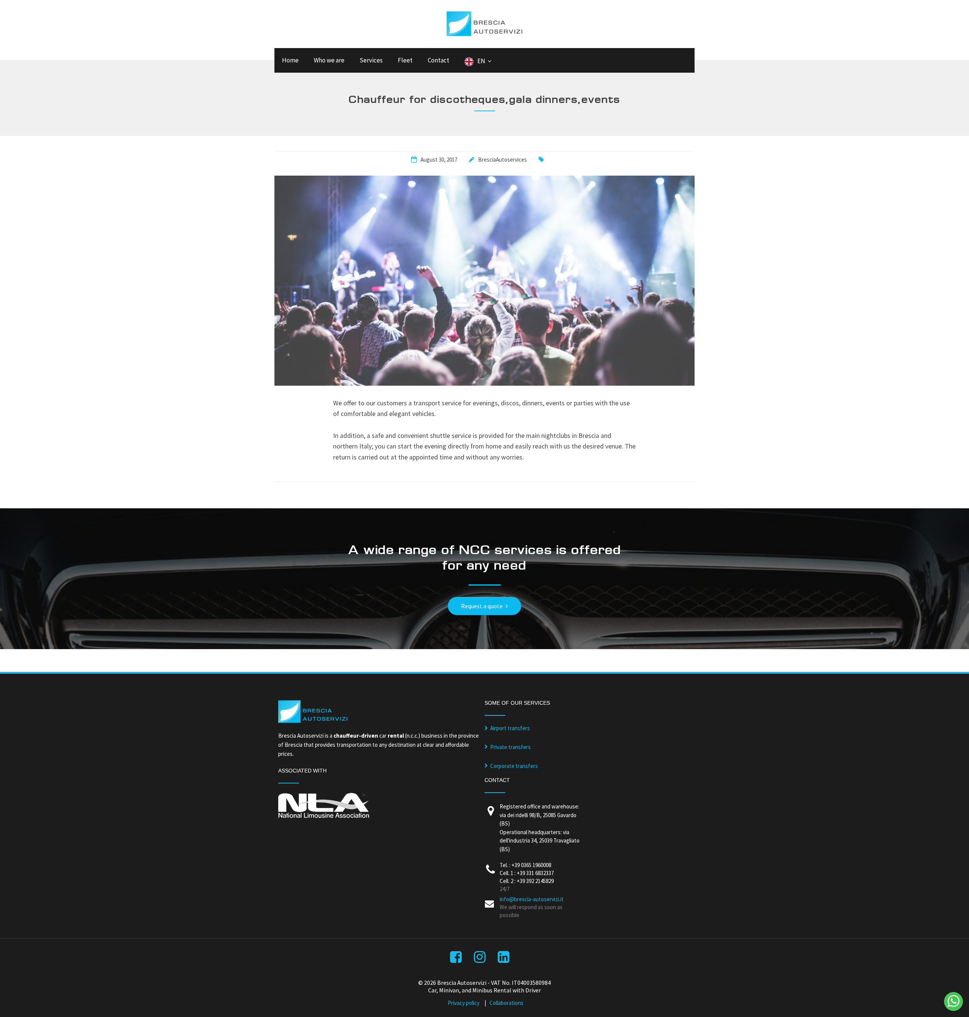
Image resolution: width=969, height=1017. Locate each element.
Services (371, 60)
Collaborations (506, 1002)
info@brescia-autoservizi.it (532, 899)
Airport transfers (510, 728)
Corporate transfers (514, 765)
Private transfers (510, 747)
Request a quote (482, 606)
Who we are (329, 60)
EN (481, 61)
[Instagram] (480, 959)
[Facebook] (456, 959)
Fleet (405, 60)
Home (290, 60)
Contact (438, 60)
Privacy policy (464, 1002)
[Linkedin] (504, 959)
